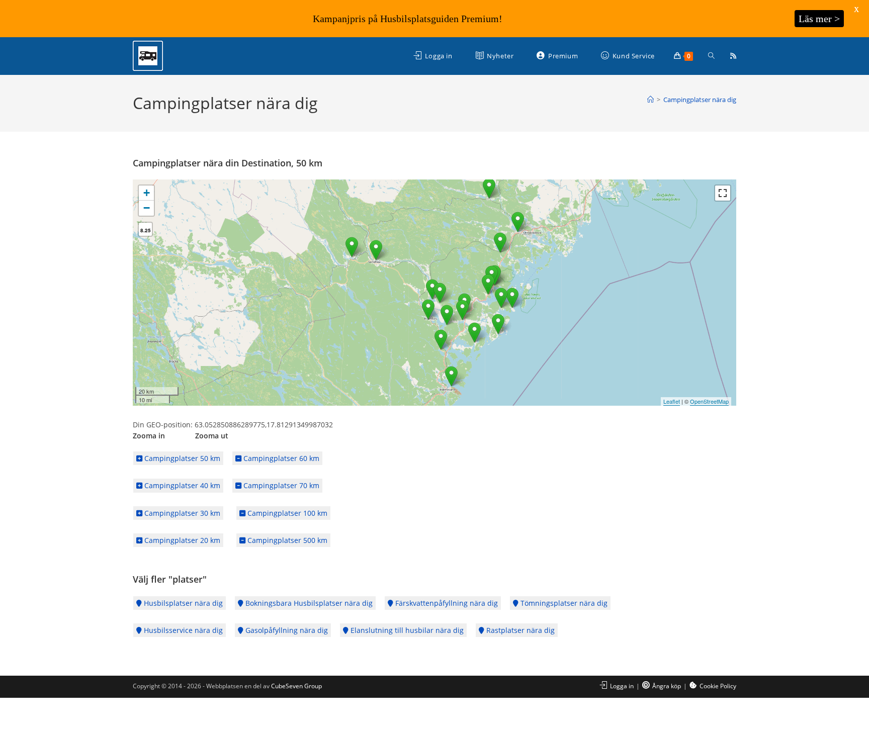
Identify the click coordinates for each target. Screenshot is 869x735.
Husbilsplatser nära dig (182, 603)
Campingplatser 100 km (286, 513)
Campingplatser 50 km (181, 458)
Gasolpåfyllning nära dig (285, 630)
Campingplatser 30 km (181, 513)
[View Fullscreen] (722, 193)
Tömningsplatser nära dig (562, 603)
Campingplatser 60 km (280, 458)
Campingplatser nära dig (699, 99)
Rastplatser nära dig (519, 630)
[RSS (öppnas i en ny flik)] (733, 55)
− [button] (146, 208)
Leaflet (671, 401)
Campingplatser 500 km (286, 540)
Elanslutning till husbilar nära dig (406, 630)
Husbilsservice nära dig (182, 630)
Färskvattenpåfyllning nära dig (445, 603)
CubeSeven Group (296, 686)
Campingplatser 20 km (181, 540)
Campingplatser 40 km (181, 485)
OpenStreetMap (709, 401)
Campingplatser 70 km (280, 485)
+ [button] (146, 193)
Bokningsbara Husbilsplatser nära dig (308, 603)
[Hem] (650, 99)
